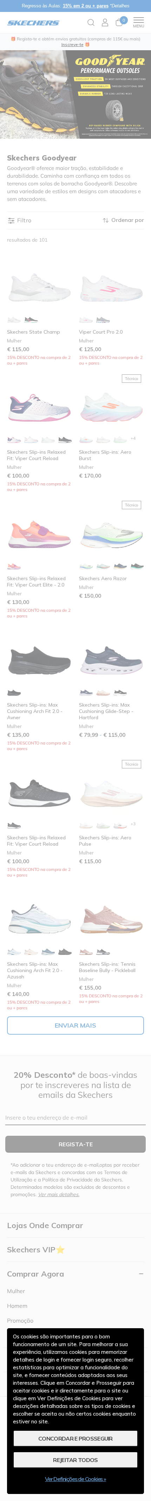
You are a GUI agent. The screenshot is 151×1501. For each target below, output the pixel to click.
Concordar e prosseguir (75, 1438)
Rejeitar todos (75, 1459)
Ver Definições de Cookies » (75, 1478)
